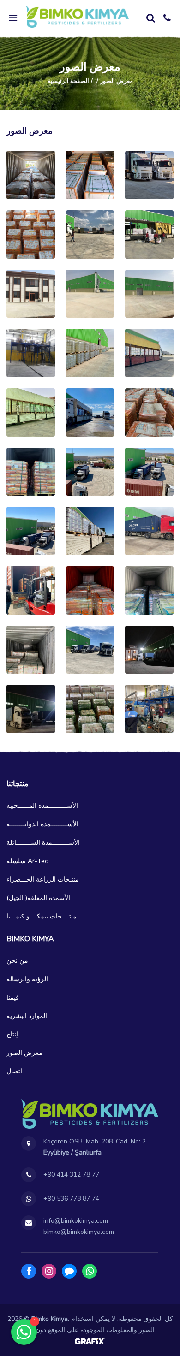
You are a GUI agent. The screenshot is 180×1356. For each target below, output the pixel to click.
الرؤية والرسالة (27, 979)
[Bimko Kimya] (77, 17)
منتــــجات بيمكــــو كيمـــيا (41, 916)
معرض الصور (24, 1052)
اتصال (14, 1071)
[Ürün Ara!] (150, 18)
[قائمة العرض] (13, 18)
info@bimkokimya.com (75, 1220)
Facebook (28, 1271)
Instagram (49, 1271)
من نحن (17, 960)
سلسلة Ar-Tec (27, 861)
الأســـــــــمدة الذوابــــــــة (42, 824)
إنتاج (12, 1034)
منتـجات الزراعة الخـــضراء (42, 879)
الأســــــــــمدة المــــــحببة (42, 805)
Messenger (69, 1271)
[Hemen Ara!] (167, 18)
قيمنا (12, 997)
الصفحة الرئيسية (68, 81)
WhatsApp (89, 1271)
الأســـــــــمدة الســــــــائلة (43, 842)
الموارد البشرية (26, 1016)
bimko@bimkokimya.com (78, 1231)
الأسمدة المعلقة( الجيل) (38, 898)
